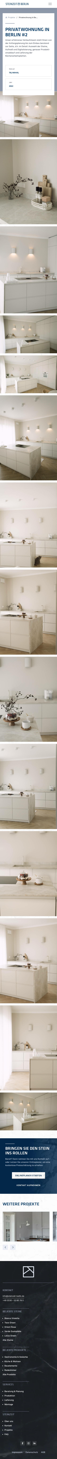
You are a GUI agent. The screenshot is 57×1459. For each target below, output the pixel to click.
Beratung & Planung (14, 1391)
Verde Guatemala (13, 1331)
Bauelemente (11, 1365)
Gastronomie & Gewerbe (16, 1357)
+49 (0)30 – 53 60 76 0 (13, 1300)
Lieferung (9, 1400)
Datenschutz (32, 1452)
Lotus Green (10, 1335)
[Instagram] (28, 1443)
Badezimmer (10, 1370)
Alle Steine (8, 1340)
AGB (43, 1452)
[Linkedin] (34, 1443)
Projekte (11, 17)
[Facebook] (22, 1443)
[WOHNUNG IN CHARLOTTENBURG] (26, 1226)
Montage (9, 1404)
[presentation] (5, 1247)
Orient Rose (10, 1327)
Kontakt (8, 1425)
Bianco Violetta (12, 1318)
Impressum (17, 1452)
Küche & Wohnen (13, 1361)
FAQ (6, 1434)
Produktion (10, 1395)
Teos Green (10, 1322)
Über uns (9, 1421)
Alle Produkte (9, 1374)
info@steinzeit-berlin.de (13, 1296)
